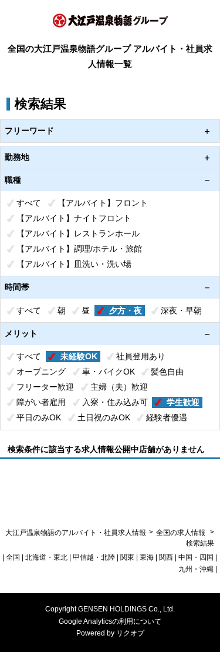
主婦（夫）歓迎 (119, 387)
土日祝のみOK (103, 417)
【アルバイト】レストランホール (78, 233)
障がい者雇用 (41, 402)
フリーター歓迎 (45, 387)
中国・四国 (196, 557)
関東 (127, 557)
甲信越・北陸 (94, 557)
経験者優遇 (166, 417)
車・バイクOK (108, 371)
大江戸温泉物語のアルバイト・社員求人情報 (75, 533)
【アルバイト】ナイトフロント (73, 218)
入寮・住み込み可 (115, 402)
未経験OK (78, 356)
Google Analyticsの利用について (110, 621)
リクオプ (130, 633)
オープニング (41, 371)
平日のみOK (38, 417)
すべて (28, 203)
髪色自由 (167, 371)
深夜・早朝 (181, 310)
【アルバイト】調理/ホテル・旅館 (79, 248)
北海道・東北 (46, 557)
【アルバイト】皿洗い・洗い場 (73, 264)
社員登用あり (140, 356)
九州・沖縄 (196, 569)
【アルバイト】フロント (102, 203)
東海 (147, 557)
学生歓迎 (183, 402)
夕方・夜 (125, 310)
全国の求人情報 (181, 533)
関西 (166, 557)
